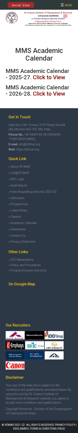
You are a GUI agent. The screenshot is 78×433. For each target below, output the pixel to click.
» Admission (16, 198)
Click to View (49, 77)
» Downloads (17, 229)
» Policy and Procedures (25, 265)
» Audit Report (18, 185)
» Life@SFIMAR (19, 173)
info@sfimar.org (29, 144)
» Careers (15, 217)
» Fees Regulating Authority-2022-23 (32, 192)
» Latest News (18, 210)
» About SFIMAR (19, 166)
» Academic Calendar (23, 223)
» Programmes (18, 204)
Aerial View (21, 5)
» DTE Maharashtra (21, 260)
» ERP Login (16, 179)
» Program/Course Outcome (27, 270)
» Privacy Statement (22, 241)
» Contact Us (17, 235)
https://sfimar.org (27, 149)
